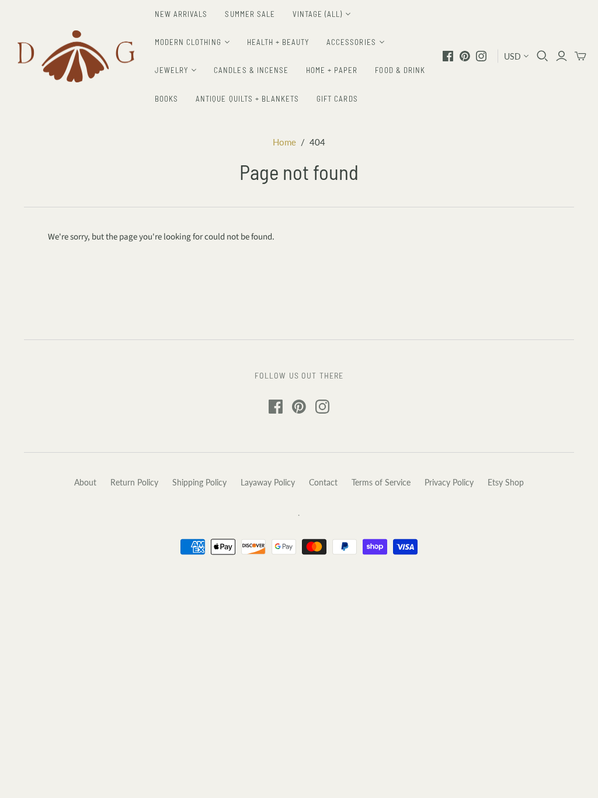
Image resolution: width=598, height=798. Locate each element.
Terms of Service (381, 482)
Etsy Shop (506, 482)
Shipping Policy (199, 482)
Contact (323, 482)
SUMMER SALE (249, 14)
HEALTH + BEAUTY (278, 42)
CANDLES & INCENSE (251, 70)
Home (284, 142)
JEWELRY (171, 70)
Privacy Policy (449, 482)
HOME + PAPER (331, 70)
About (85, 482)
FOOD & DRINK (400, 70)
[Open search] (542, 56)
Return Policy (134, 482)
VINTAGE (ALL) (318, 14)
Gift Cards (337, 98)
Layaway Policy (268, 482)
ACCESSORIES (351, 42)
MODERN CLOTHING (188, 42)
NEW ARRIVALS (181, 14)
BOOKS (166, 98)
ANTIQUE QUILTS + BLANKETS (247, 98)
